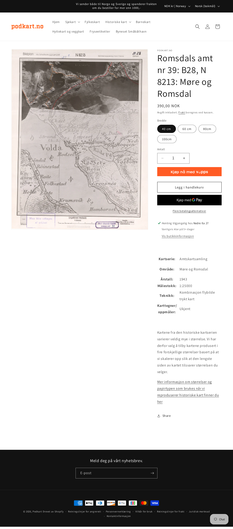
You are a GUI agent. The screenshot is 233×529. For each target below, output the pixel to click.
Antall (161, 149)
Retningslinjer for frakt (171, 511)
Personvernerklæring (118, 511)
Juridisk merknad (199, 511)
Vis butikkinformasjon (178, 236)
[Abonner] (152, 473)
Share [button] (166, 416)
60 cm (187, 129)
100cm (167, 139)
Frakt (181, 112)
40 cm (166, 129)
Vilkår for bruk (144, 511)
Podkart (37, 511)
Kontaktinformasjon (119, 516)
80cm (207, 129)
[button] (72, 22)
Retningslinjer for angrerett (84, 511)
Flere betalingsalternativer (189, 211)
